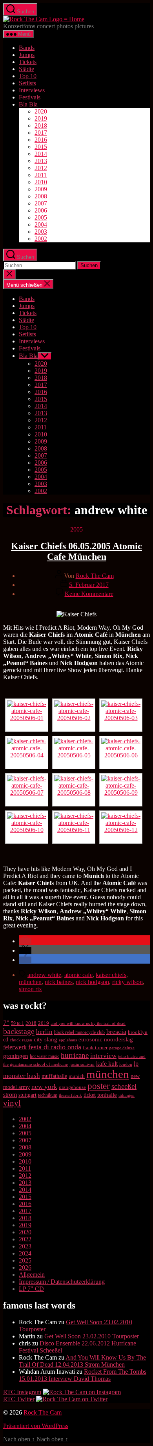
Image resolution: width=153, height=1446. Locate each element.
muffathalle (54, 1076)
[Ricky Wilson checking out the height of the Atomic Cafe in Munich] (73, 715)
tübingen (126, 1095)
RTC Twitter (19, 1399)
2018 (41, 125)
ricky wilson (127, 982)
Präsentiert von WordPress (35, 1425)
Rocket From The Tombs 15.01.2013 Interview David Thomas (82, 1375)
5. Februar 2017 (89, 584)
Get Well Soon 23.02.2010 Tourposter (91, 1336)
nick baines (59, 982)
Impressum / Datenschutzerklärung (62, 1281)
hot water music (44, 1056)
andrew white (44, 974)
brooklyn (138, 1032)
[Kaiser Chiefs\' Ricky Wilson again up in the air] (73, 790)
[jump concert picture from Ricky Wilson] (26, 827)
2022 (25, 1239)
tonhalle (107, 1095)
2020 (41, 111)
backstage (19, 1031)
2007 (41, 203)
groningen (15, 1056)
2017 (41, 132)
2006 (41, 210)
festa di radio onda (54, 1047)
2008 (41, 196)
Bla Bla (28, 104)
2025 (25, 1260)
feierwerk (15, 1047)
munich (77, 1076)
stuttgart (27, 1095)
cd (5, 1040)
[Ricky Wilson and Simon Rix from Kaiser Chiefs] (120, 715)
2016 (41, 139)
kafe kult (107, 1063)
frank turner (95, 1047)
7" (6, 1022)
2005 (41, 217)
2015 (41, 146)
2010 (41, 182)
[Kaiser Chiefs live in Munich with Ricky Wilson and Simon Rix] (73, 827)
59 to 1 (17, 1023)
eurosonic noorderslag (105, 1039)
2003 (41, 231)
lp (136, 1063)
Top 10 (27, 76)
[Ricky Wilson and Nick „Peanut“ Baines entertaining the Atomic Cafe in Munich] (120, 790)
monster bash (21, 1075)
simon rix (30, 989)
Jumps (27, 54)
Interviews (32, 90)
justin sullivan (82, 1064)
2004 (41, 224)
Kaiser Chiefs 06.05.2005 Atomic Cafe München (76, 551)
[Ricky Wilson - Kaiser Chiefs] (26, 752)
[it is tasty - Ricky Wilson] (120, 752)
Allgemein (32, 1274)
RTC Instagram (22, 1392)
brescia (116, 1031)
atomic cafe (78, 974)
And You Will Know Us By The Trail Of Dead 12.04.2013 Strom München (82, 1361)
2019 (41, 118)
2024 (25, 1253)
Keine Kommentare (89, 593)
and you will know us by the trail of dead (88, 1023)
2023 (25, 1246)
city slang (45, 1039)
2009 (41, 189)
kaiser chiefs (111, 974)
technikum (47, 1095)
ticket (90, 1095)
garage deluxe (122, 1047)
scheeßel (124, 1086)
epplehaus (68, 1039)
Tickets (27, 62)
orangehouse (72, 1087)
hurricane (75, 1055)
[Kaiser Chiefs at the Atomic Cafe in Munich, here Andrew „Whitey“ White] (26, 715)
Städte (26, 69)
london (125, 1064)
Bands (27, 47)
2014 (41, 153)
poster (98, 1086)
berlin (44, 1031)
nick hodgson (92, 982)
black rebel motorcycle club (79, 1032)
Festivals (29, 97)
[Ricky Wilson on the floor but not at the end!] (73, 752)
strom (10, 1094)
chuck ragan (21, 1039)
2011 (41, 175)
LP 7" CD (31, 1288)
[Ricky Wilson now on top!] (120, 827)
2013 (41, 161)
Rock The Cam (95, 575)
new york (44, 1086)
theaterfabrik (70, 1095)
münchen (30, 982)
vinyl (12, 1103)
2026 (25, 1267)
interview (103, 1055)
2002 (41, 238)
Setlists (27, 83)
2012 (41, 168)
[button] (25, 941)
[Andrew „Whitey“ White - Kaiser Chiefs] (26, 790)
